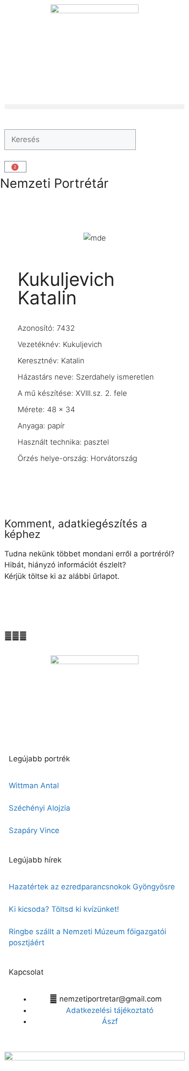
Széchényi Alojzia (39, 808)
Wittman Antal (35, 785)
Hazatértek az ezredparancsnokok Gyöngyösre (92, 886)
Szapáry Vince (34, 830)
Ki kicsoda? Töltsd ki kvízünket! (64, 909)
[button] (94, 106)
